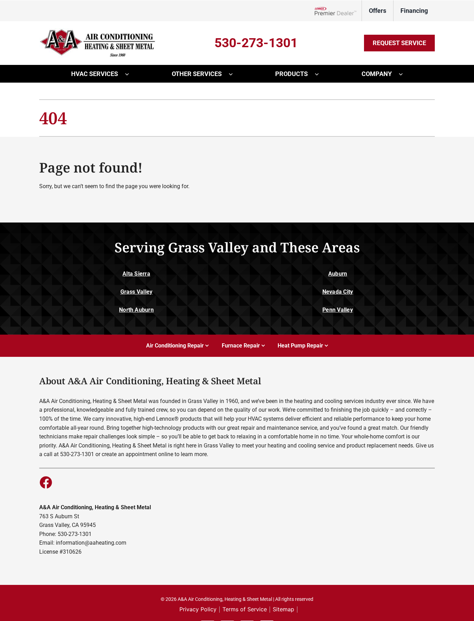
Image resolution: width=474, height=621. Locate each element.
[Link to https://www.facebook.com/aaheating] (45, 482)
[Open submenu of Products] (320, 74)
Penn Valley (337, 310)
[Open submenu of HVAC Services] (130, 74)
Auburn (337, 273)
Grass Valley (136, 291)
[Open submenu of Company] (404, 74)
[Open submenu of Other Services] (234, 74)
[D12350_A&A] (100, 30)
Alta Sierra (136, 273)
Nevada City (337, 291)
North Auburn (136, 310)
